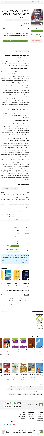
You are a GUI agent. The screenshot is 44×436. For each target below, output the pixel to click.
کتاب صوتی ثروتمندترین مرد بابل (16, 375)
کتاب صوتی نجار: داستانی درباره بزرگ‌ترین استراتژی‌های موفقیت (32, 350)
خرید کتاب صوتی (37, 31)
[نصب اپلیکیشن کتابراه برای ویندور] (8, 406)
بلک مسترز (41, 377)
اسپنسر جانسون (7, 353)
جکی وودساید (16, 219)
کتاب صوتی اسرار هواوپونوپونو (8, 282)
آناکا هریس (27, 285)
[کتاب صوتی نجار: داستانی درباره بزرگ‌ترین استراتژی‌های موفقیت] (31, 343)
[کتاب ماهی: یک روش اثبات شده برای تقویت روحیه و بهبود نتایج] (15, 343)
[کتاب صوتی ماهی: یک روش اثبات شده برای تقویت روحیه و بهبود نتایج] (23, 343)
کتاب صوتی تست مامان (7, 375)
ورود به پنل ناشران (21, 416)
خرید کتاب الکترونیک (20, 428)
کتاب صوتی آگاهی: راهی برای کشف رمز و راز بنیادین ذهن (26, 282)
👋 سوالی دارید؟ (36, 432)
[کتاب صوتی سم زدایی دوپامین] (17, 275)
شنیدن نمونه (36, 34)
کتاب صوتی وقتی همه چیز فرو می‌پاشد (24, 375)
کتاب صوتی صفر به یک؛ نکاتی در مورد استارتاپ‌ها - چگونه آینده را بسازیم (39, 375)
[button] (37, 17)
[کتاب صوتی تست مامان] (6, 368)
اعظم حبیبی (16, 224)
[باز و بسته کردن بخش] (2, 56)
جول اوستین (32, 377)
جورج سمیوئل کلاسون (15, 377)
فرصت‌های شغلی (40, 420)
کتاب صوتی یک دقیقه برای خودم (7, 350)
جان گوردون (33, 353)
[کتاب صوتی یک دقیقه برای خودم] (6, 343)
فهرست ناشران (22, 418)
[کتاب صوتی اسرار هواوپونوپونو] (8, 275)
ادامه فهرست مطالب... (25, 207)
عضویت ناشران (22, 414)
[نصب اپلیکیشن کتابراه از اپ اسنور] (17, 406)
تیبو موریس (18, 285)
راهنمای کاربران (31, 416)
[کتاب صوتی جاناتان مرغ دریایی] (39, 343)
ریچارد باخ (41, 353)
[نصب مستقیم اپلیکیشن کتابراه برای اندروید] (17, 403)
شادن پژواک (16, 227)
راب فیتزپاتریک (7, 377)
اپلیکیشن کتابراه (12, 35)
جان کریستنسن (24, 353)
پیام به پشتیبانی (31, 414)
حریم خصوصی (40, 418)
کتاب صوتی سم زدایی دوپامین (17, 282)
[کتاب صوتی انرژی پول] (39, 318)
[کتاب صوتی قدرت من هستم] (31, 368)
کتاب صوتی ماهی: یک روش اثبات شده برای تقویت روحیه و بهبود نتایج (23, 350)
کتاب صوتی (27, 428)
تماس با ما (32, 418)
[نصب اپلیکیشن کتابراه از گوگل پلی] (8, 403)
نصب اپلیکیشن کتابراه (38, 428)
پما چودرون (25, 377)
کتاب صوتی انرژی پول (40, 326)
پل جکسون (9, 285)
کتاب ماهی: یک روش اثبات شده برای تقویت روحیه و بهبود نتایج (15, 350)
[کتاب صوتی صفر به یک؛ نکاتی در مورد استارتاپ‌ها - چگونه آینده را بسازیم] (39, 368)
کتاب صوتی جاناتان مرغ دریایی (39, 350)
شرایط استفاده (40, 416)
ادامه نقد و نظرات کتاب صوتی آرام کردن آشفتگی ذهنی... (18, 304)
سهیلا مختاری (16, 222)
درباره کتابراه (40, 414)
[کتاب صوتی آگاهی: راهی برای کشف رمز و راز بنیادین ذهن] (25, 275)
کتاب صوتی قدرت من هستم (32, 375)
